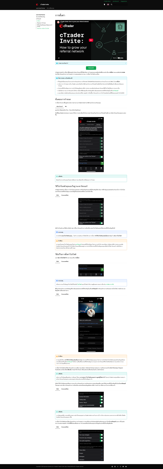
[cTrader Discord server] (123, 466)
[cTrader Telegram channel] (112, 466)
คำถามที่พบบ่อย (50, 8)
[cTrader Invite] (37, 4)
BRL (66, 106)
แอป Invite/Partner (40, 8)
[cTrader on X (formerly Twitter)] (118, 466)
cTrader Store (107, 1)
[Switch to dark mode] (104, 4)
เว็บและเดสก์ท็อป (64, 195)
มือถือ (57, 195)
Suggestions (124, 1)
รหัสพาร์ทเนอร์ (59, 106)
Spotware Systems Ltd (48, 466)
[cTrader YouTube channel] (126, 466)
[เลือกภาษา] (108, 4)
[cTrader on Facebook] (115, 466)
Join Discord (116, 1)
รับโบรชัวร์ (91, 68)
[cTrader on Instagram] (120, 466)
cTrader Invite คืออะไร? (63, 63)
